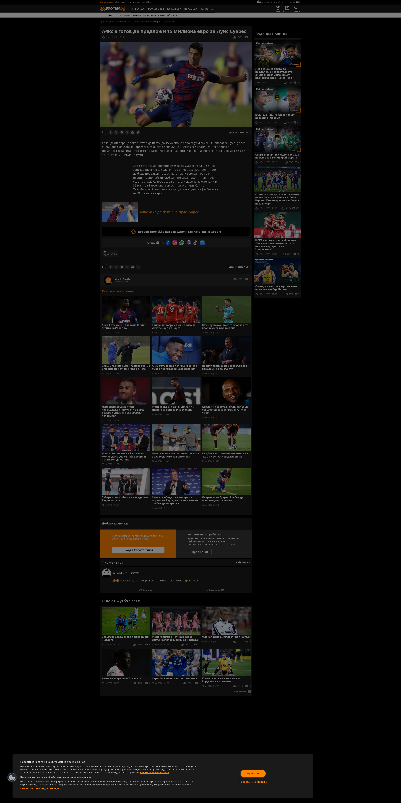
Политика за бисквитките (154, 772)
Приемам (253, 773)
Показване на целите (253, 781)
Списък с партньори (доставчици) (39, 788)
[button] (12, 777)
